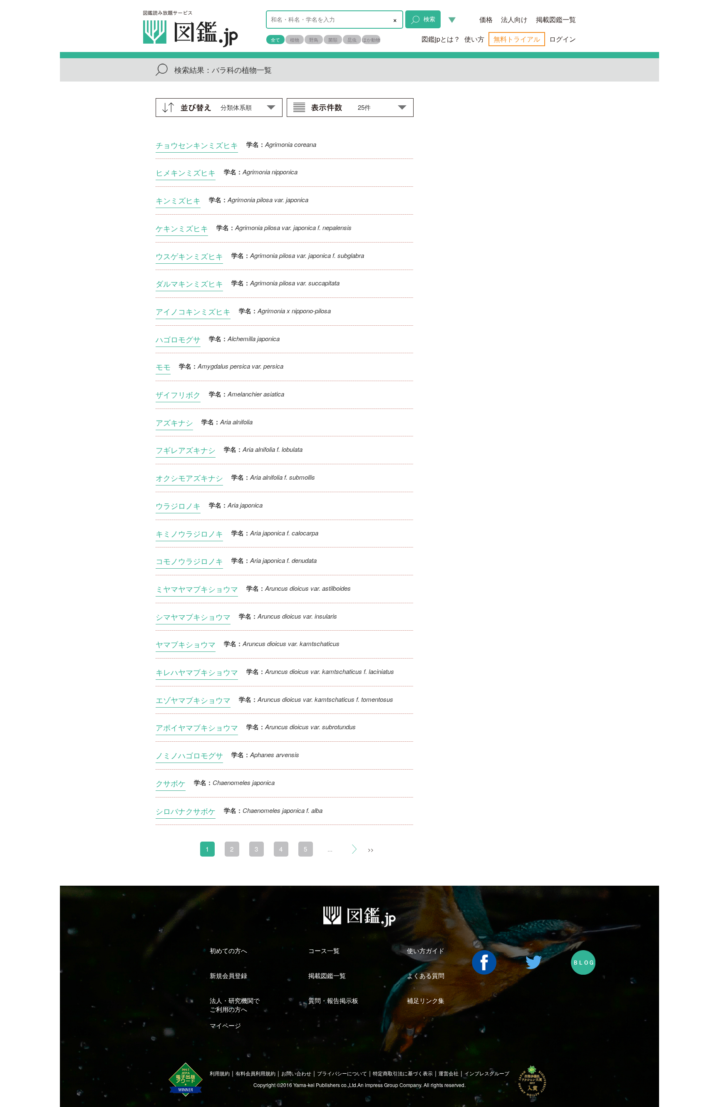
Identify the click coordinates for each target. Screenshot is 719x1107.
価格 (486, 19)
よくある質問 (425, 975)
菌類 (332, 39)
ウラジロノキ (178, 505)
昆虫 (352, 39)
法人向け (514, 19)
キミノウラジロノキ (189, 533)
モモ (163, 366)
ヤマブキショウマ (186, 644)
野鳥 (313, 39)
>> (371, 849)
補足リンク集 (425, 1000)
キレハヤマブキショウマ (197, 671)
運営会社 (449, 1073)
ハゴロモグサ (178, 339)
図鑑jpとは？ (440, 39)
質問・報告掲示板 (333, 1000)
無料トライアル (516, 39)
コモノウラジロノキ (189, 560)
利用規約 (220, 1073)
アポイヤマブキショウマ (197, 727)
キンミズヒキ (178, 200)
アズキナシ (174, 422)
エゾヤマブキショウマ (193, 699)
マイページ (225, 1025)
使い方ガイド (425, 950)
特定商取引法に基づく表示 (403, 1073)
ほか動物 (371, 39)
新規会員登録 (228, 975)
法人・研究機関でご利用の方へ (235, 1004)
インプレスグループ (486, 1073)
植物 (294, 39)
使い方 (474, 39)
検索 (429, 19)
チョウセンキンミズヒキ (197, 144)
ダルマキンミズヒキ (189, 283)
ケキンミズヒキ (182, 228)
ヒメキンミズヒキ (186, 172)
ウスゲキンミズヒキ (189, 255)
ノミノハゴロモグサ (189, 755)
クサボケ (171, 783)
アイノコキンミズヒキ (193, 311)
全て (275, 39)
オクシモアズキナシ (189, 477)
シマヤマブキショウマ (193, 616)
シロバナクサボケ (186, 810)
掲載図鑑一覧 (556, 19)
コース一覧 (324, 950)
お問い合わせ (296, 1073)
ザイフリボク (178, 394)
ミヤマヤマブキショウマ (197, 588)
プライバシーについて (342, 1073)
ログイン (562, 39)
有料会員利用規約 (255, 1073)
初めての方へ (228, 950)
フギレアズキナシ (186, 449)
